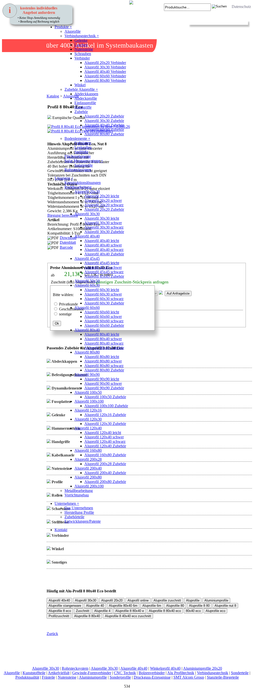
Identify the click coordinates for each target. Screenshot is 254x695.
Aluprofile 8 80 (199, 605)
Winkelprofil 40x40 (165, 668)
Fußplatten (82, 143)
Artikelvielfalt (58, 673)
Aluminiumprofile (216, 600)
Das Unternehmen (78, 508)
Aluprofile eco (215, 611)
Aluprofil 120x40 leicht (102, 432)
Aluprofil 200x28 (88, 459)
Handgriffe (83, 107)
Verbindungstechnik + (81, 36)
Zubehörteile (74, 517)
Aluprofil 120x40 (88, 428)
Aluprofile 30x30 (45, 668)
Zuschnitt (82, 611)
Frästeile (48, 677)
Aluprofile (72, 31)
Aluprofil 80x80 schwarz (104, 365)
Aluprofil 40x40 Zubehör (104, 125)
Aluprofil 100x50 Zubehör (105, 397)
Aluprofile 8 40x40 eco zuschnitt (128, 616)
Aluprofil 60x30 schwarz (104, 299)
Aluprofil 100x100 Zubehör (106, 406)
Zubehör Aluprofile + (81, 89)
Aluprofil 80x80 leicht (101, 357)
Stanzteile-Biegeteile (223, 677)
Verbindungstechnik (212, 673)
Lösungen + (64, 178)
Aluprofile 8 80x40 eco (165, 611)
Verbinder (82, 58)
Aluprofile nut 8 (225, 605)
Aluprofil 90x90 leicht (101, 379)
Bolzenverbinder (152, 673)
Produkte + (63, 27)
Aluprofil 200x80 (88, 477)
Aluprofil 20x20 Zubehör (104, 116)
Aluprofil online (138, 600)
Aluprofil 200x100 (89, 486)
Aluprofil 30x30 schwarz (104, 227)
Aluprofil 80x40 (87, 330)
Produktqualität (27, 677)
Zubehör (81, 112)
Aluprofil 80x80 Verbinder (105, 80)
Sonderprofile (120, 677)
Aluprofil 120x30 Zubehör (105, 424)
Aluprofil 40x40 (87, 236)
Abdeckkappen (86, 94)
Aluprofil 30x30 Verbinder (105, 67)
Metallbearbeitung (78, 490)
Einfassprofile (85, 103)
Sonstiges (59, 562)
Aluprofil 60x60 (87, 307)
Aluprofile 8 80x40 (87, 616)
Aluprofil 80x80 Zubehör (104, 134)
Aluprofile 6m (151, 605)
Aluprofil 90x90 (87, 374)
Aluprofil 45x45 (87, 258)
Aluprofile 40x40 (133, 668)
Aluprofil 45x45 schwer (103, 267)
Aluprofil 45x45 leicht (101, 263)
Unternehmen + (67, 503)
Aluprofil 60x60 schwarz (104, 321)
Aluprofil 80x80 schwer (103, 361)
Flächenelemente (77, 156)
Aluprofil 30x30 (87, 214)
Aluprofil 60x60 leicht (101, 312)
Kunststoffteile (34, 673)
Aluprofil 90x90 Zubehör (104, 388)
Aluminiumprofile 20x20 (202, 668)
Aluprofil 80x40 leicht (101, 334)
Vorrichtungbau (76, 495)
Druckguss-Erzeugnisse (152, 677)
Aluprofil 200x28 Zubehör (105, 464)
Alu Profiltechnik (180, 673)
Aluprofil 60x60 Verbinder (105, 76)
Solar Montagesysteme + (83, 161)
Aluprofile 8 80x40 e (129, 611)
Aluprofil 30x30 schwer (103, 223)
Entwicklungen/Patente (82, 521)
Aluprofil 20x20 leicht (101, 196)
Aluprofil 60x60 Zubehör (104, 129)
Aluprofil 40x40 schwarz (104, 249)
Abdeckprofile (85, 98)
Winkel (80, 85)
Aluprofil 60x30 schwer (103, 294)
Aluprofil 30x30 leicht (101, 218)
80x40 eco (193, 611)
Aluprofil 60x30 (87, 285)
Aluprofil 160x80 (88, 450)
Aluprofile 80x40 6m (123, 605)
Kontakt (61, 530)
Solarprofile (83, 165)
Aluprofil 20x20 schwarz (104, 205)
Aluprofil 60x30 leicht (101, 290)
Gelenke (81, 40)
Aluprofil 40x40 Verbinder (105, 71)
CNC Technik (125, 673)
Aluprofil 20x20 (87, 191)
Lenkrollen (83, 147)
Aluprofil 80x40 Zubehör (104, 348)
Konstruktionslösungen (82, 183)
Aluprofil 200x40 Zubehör (105, 473)
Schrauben (82, 54)
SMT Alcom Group (188, 677)
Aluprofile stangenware (65, 605)
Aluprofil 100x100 (89, 401)
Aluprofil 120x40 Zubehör (105, 446)
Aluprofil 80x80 (87, 352)
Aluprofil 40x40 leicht (101, 241)
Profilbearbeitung (78, 187)
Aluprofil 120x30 (88, 419)
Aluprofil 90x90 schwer (103, 383)
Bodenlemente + (77, 138)
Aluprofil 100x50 (88, 392)
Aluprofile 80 (175, 605)
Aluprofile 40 (95, 605)
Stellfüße (81, 152)
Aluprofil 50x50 (87, 281)
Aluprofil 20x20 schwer (103, 200)
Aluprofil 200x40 (88, 468)
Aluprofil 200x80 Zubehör (105, 482)
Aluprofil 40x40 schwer (103, 245)
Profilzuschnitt (59, 616)
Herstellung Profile (79, 512)
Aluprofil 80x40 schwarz (104, 343)
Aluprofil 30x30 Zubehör (104, 121)
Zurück (52, 634)
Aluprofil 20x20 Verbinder (105, 62)
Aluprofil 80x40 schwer (103, 339)
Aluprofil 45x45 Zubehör (104, 276)
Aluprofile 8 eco (60, 611)
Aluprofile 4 (102, 611)
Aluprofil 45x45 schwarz (104, 272)
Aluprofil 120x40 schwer (104, 437)
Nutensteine (83, 49)
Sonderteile (240, 673)
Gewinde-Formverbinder (91, 673)
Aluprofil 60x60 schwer (103, 316)
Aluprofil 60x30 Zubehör (104, 303)
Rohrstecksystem (77, 170)
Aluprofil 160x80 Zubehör (105, 455)
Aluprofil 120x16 (88, 410)
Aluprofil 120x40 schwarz (105, 441)
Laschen (81, 45)
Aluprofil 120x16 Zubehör (105, 415)
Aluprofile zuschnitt (167, 600)
